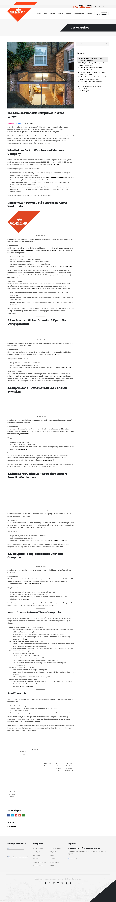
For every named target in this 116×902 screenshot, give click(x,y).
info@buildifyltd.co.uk (82, 7)
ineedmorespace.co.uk (33, 584)
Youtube (58, 883)
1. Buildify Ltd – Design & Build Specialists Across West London (92, 64)
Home (39, 14)
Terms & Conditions (39, 862)
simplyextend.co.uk (22, 434)
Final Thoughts (84, 91)
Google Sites (67, 266)
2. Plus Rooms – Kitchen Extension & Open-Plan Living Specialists (91, 69)
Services (52, 14)
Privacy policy (54, 862)
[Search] (107, 44)
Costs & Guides (79, 14)
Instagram (62, 883)
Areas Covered (38, 848)
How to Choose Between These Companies (90, 87)
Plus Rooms (58, 354)
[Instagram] (103, 6)
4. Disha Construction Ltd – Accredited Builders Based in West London (92, 78)
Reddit (70, 883)
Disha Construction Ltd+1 (59, 540)
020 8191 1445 (101, 14)
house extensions (65, 248)
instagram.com (12, 277)
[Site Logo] (22, 12)
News (52, 855)
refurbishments (27, 250)
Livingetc (56, 164)
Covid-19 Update (55, 848)
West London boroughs (55, 177)
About (45, 14)
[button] (108, 6)
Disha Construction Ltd (38, 527)
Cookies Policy (38, 866)
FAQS (52, 866)
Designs (68, 14)
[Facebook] (95, 6)
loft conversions (13, 250)
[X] (99, 6)
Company (36, 855)
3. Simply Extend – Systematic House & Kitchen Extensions (92, 73)
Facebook (8, 815)
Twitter (12, 815)
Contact (89, 14)
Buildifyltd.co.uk (50, 250)
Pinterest (16, 815)
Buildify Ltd (10, 120)
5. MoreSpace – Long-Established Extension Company (90, 83)
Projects (60, 14)
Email (19, 815)
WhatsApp (23, 815)
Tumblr (66, 883)
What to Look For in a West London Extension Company (90, 59)
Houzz (27, 599)
